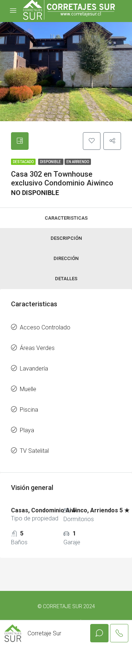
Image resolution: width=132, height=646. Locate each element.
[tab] (20, 141)
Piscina (29, 409)
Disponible (51, 162)
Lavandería (34, 368)
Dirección (66, 258)
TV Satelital (34, 450)
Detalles (66, 278)
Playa (27, 430)
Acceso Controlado (45, 327)
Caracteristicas (66, 218)
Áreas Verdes (37, 347)
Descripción (66, 238)
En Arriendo (77, 162)
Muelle (28, 389)
